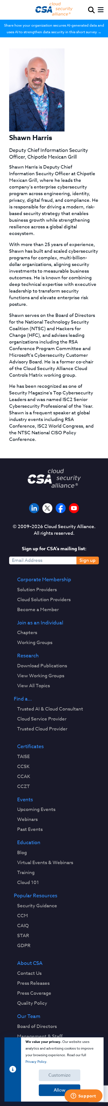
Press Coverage (34, 993)
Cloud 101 (28, 882)
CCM (22, 916)
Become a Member (38, 609)
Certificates (30, 746)
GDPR (23, 945)
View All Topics (33, 686)
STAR (23, 935)
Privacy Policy (35, 1061)
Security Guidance (37, 906)
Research (28, 656)
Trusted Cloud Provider (42, 729)
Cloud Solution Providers (44, 599)
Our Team (28, 1016)
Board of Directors (37, 1026)
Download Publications (42, 666)
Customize (59, 1075)
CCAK (23, 776)
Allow (59, 1090)
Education (28, 842)
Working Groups (34, 642)
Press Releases (33, 983)
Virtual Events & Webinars (45, 862)
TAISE (23, 756)
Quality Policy (32, 1003)
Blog (22, 852)
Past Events (30, 829)
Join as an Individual (40, 623)
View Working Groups (40, 676)
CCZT (23, 786)
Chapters (27, 632)
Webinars (27, 819)
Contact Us (29, 973)
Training (26, 872)
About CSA (30, 963)
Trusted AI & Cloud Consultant (50, 709)
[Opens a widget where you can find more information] (83, 1096)
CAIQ (23, 925)
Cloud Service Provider (41, 719)
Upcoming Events (36, 809)
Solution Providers (37, 589)
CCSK (23, 766)
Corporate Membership (44, 580)
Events (25, 800)
